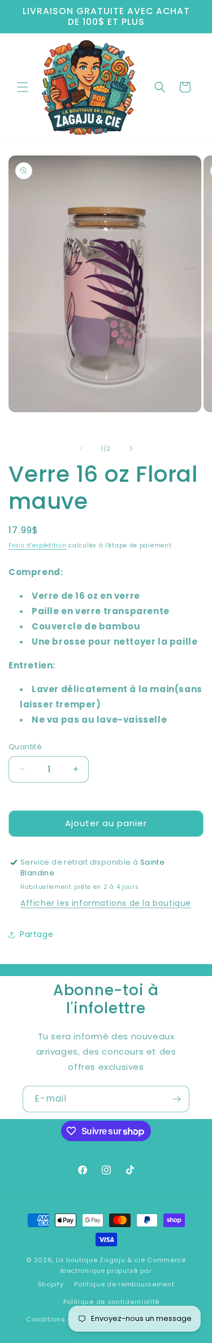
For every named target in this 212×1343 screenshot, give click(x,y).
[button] (22, 87)
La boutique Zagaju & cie (100, 1259)
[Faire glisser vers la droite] (131, 448)
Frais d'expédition (37, 545)
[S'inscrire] (176, 1099)
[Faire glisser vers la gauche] (81, 448)
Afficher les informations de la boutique (105, 903)
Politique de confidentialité (111, 1301)
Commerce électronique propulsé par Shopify (112, 1272)
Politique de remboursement (124, 1284)
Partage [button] (36, 934)
